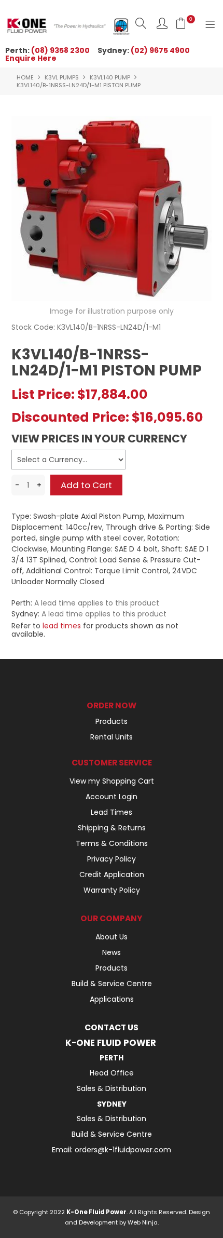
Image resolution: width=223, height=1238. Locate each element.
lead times (62, 626)
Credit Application (111, 874)
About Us (111, 937)
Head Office (112, 1073)
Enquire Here (31, 58)
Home (25, 77)
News (111, 952)
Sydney (112, 1104)
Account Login (111, 796)
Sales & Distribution (111, 1088)
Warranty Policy (111, 890)
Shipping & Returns (112, 828)
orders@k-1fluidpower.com (123, 1150)
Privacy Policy (111, 859)
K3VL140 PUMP (110, 77)
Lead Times (111, 812)
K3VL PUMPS (62, 77)
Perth (111, 1058)
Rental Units (111, 737)
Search (140, 23)
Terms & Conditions (112, 843)
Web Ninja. (143, 1222)
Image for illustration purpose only (112, 311)
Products (111, 721)
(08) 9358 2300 (60, 50)
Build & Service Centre (112, 983)
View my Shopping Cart (111, 781)
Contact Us (111, 1027)
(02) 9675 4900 (160, 50)
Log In (162, 23)
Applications (112, 999)
